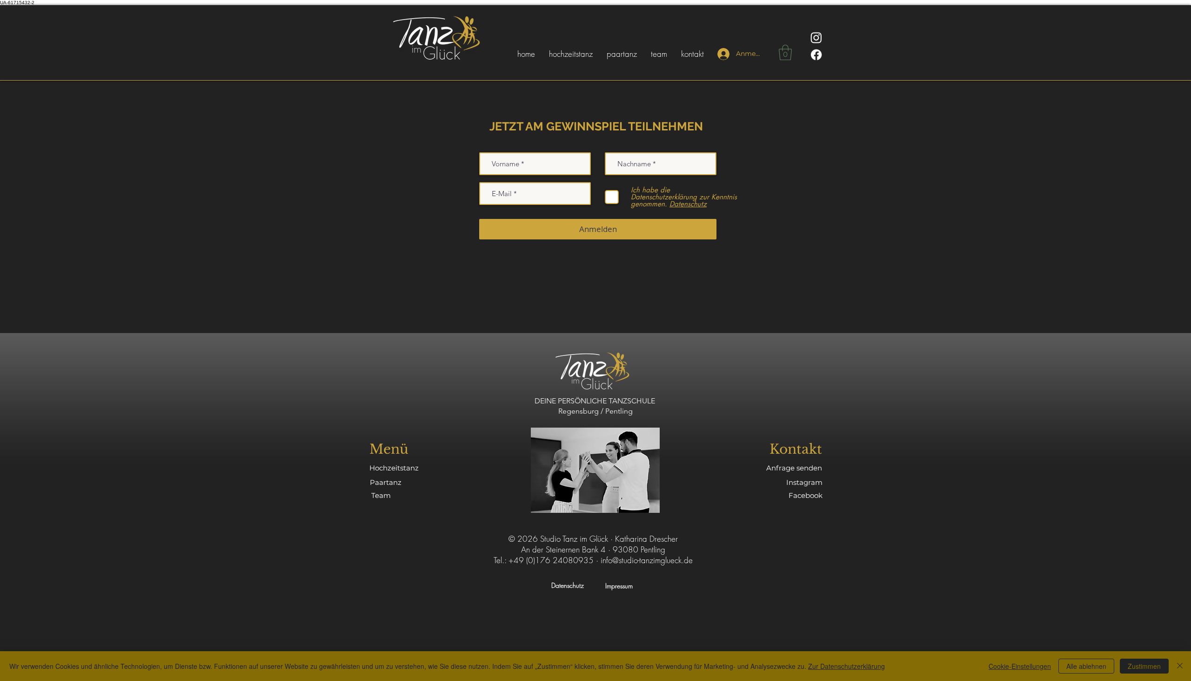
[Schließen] (1179, 666)
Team (381, 495)
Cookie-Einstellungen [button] (1020, 666)
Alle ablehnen (1086, 666)
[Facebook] (816, 55)
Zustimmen (1144, 666)
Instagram (804, 482)
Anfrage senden (794, 467)
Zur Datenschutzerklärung (846, 666)
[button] (785, 52)
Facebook (806, 495)
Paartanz (385, 482)
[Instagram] (816, 37)
